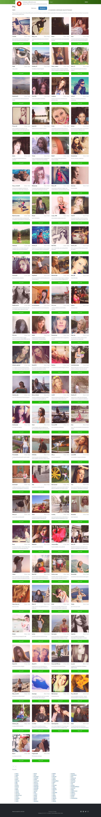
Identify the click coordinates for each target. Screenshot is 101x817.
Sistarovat (73, 778)
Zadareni (73, 793)
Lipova (35, 795)
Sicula (53, 799)
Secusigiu (54, 792)
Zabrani (73, 792)
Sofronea (73, 780)
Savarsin (54, 789)
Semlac (54, 796)
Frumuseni (36, 780)
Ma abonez (42, 8)
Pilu (53, 783)
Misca (35, 799)
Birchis (17, 785)
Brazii (16, 788)
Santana (54, 788)
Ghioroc (36, 782)
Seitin (53, 793)
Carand (17, 791)
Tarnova (73, 782)
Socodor (73, 779)
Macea (35, 798)
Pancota (54, 776)
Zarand (72, 795)
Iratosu (35, 793)
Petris (53, 782)
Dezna (35, 773)
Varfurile (73, 788)
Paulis (53, 778)
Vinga (72, 789)
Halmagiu (36, 788)
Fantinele (36, 778)
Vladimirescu (74, 791)
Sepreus (54, 798)
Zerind (72, 796)
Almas (16, 773)
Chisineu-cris (18, 795)
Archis (16, 778)
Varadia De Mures (75, 786)
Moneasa (36, 801)
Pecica (54, 779)
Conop (16, 796)
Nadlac (54, 773)
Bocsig (17, 786)
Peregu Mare (55, 780)
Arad (51, 2)
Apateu (17, 775)
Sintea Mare (73, 775)
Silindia (54, 801)
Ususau (72, 785)
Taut (72, 783)
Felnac (35, 779)
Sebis (53, 791)
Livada (35, 796)
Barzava (17, 780)
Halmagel (36, 786)
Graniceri (36, 783)
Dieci (35, 775)
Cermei (17, 792)
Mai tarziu (33, 8)
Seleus (54, 795)
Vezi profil (21, 43)
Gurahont (36, 785)
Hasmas (36, 789)
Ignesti (35, 791)
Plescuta (54, 785)
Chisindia (17, 793)
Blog (14, 2)
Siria (72, 776)
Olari (53, 775)
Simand (73, 773)
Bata (16, 782)
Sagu (53, 786)
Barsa (16, 779)
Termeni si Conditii (52, 811)
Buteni (16, 789)
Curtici (16, 801)
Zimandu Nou (74, 798)
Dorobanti (36, 776)
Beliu (16, 783)
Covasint (17, 798)
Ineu (35, 792)
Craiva (16, 799)
